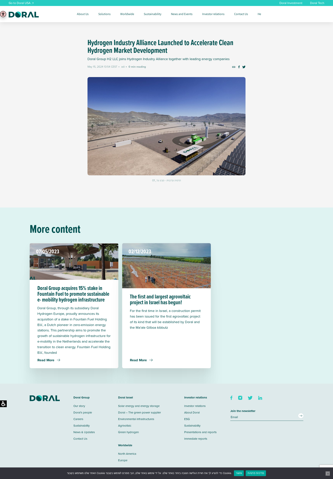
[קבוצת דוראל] (24, 15)
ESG (187, 419)
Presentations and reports (200, 432)
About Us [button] (83, 14)
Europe (122, 460)
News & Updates (84, 432)
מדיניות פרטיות (256, 473)
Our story (79, 406)
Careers (78, 419)
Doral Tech (317, 3)
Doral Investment (290, 3)
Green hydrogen (128, 432)
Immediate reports (195, 439)
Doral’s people (82, 412)
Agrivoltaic (124, 426)
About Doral (192, 412)
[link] (239, 67)
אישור (239, 473)
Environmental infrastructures (136, 419)
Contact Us (241, 14)
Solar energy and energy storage (139, 406)
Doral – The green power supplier (139, 412)
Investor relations (213, 14)
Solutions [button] (104, 14)
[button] (234, 67)
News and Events (182, 14)
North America (127, 454)
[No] (327, 473)
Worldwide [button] (127, 14)
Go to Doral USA (20, 3)
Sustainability (152, 14)
